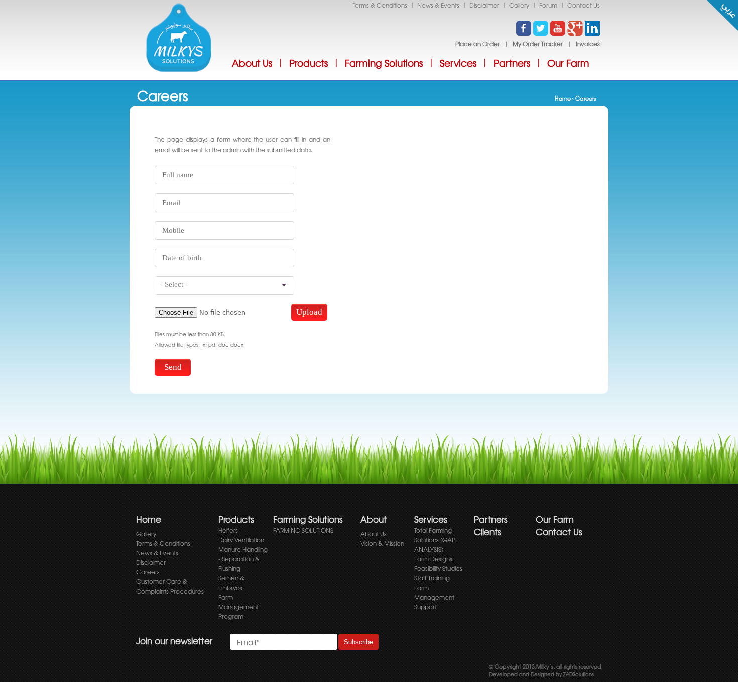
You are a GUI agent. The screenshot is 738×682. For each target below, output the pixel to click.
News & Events (438, 5)
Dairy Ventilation (241, 539)
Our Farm (568, 63)
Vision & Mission (382, 543)
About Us (252, 63)
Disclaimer (484, 5)
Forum (548, 5)
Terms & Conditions (380, 5)
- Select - (174, 284)
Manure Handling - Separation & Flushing (243, 559)
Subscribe (358, 642)
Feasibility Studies (438, 568)
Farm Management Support (434, 597)
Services (458, 63)
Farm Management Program (238, 607)
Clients (487, 531)
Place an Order (477, 43)
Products (308, 63)
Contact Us (583, 5)
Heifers (228, 530)
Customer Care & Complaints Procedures (170, 586)
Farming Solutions (384, 63)
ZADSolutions (578, 674)
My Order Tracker (538, 43)
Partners (512, 63)
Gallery (519, 5)
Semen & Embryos (231, 582)
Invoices (588, 43)
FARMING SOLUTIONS (303, 530)
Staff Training (432, 577)
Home (563, 98)
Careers (148, 571)
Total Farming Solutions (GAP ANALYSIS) (434, 540)
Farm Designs (433, 558)
